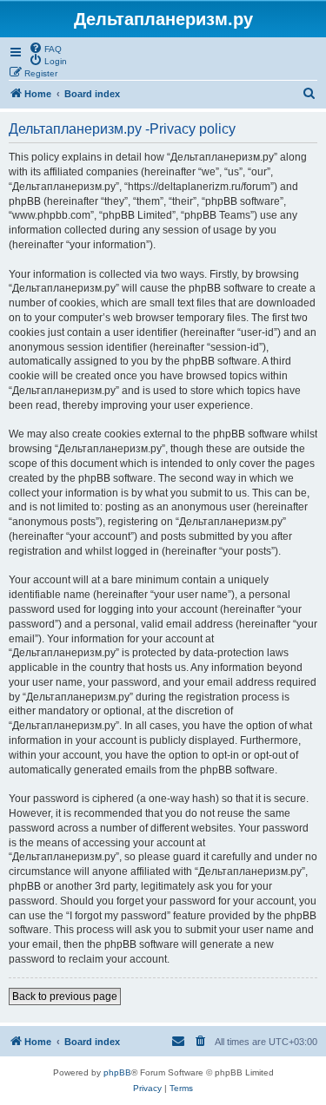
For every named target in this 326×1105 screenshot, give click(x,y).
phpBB (117, 1072)
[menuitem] (45, 48)
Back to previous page (64, 996)
